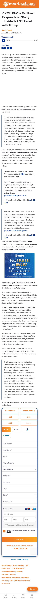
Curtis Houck (7, 30)
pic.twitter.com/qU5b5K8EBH (15, 196)
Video (12, 581)
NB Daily (5, 581)
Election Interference (22, 581)
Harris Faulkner (18, 565)
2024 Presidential (18, 568)
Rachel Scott (6, 568)
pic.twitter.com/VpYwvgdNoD (15, 231)
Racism (19, 571)
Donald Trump (6, 565)
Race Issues (6, 584)
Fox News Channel (8, 574)
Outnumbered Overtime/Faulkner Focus (15, 577)
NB (27, 565)
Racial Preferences (8, 571)
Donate (32, 589)
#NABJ (21, 174)
